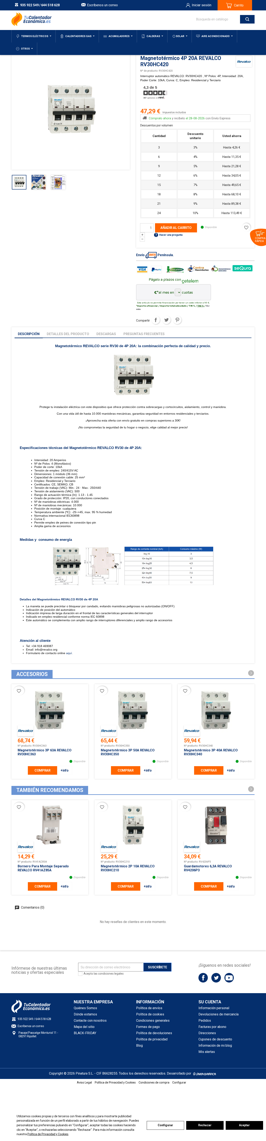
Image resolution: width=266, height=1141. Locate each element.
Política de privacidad (151, 1039)
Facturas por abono (212, 1027)
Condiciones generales (153, 1021)
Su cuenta (209, 1001)
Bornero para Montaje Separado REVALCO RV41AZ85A (43, 868)
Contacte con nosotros (90, 1021)
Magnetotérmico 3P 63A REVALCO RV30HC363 (44, 752)
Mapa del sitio (84, 1027)
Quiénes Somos (85, 1008)
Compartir (155, 320)
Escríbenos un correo (102, 5)
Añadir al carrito (176, 228)
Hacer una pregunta (168, 234)
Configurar (165, 1125)
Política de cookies (150, 1014)
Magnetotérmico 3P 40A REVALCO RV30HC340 (211, 752)
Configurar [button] (179, 1082)
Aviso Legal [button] (84, 1082)
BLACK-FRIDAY (85, 1033)
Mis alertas (206, 1052)
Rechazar (205, 1125)
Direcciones (207, 1033)
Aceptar (244, 1125)
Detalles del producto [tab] (68, 334)
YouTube (229, 977)
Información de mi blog (215, 1045)
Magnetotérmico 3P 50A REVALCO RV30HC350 (128, 752)
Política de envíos (149, 1008)
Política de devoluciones (154, 1033)
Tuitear (166, 320)
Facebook (203, 977)
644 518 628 (50, 5)
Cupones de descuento (215, 1039)
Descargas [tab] (106, 334)
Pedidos (204, 1021)
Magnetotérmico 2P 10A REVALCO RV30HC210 (128, 868)
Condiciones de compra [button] (154, 1082)
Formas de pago (148, 1027)
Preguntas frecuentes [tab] (144, 334)
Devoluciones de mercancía (218, 1014)
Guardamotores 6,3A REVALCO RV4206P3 (208, 868)
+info (64, 770)
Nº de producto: (149, 70)
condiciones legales (111, 973)
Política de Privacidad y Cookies (47, 1134)
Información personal (213, 1008)
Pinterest (177, 320)
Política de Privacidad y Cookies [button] (115, 1082)
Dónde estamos (85, 1014)
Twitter (216, 977)
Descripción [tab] (28, 334)
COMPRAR (42, 770)
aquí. (69, 653)
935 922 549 (29, 5)
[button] (251, 673)
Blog (139, 1045)
